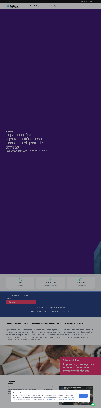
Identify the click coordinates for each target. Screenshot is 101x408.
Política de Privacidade (68, 399)
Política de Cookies (52, 399)
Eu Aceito (83, 396)
